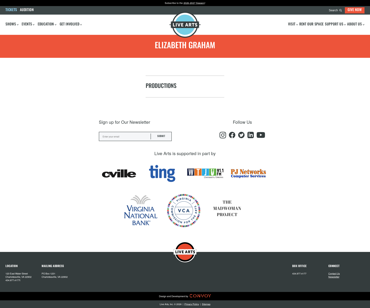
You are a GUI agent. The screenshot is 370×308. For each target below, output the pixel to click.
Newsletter (333, 277)
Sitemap (206, 304)
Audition (27, 10)
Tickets (11, 10)
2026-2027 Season (194, 3)
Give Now (355, 10)
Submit (161, 136)
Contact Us (334, 273)
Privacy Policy (191, 304)
